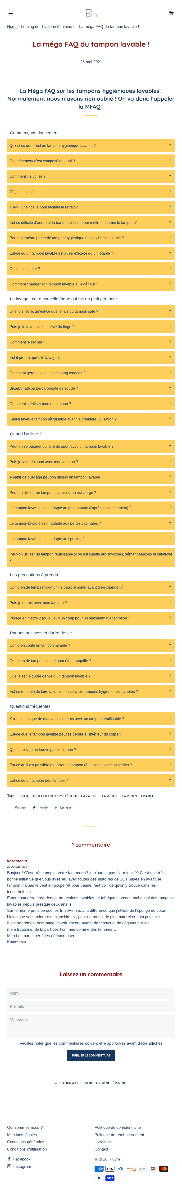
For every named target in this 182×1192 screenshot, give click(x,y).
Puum (115, 1159)
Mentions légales (22, 1135)
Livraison (103, 1142)
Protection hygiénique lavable (65, 796)
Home (12, 26)
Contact (101, 1149)
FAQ (24, 796)
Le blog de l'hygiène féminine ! (47, 26)
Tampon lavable (138, 796)
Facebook (21, 1159)
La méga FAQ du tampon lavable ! (109, 26)
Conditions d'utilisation (27, 1149)
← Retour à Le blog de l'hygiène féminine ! (91, 1083)
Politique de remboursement (119, 1135)
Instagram (21, 1166)
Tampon (109, 796)
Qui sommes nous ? (25, 1127)
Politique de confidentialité (118, 1127)
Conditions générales (25, 1142)
